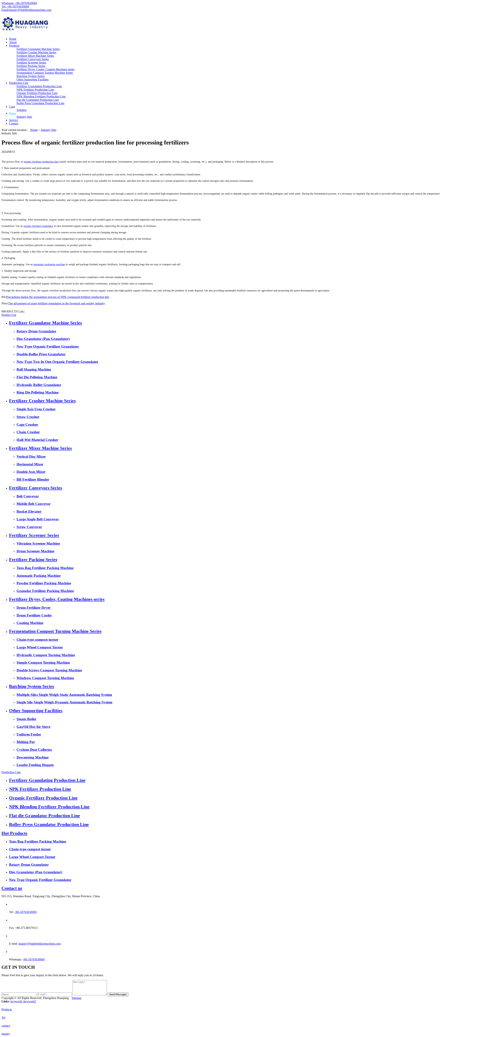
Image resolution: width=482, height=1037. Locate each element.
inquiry (6, 1033)
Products (14, 45)
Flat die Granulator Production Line (38, 99)
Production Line (18, 82)
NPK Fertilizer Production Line (35, 89)
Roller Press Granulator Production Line (40, 103)
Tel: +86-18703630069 (15, 6)
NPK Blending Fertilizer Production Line (41, 96)
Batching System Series (31, 76)
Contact (13, 123)
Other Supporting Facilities (33, 79)
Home (12, 38)
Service (13, 120)
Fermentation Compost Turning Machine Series (45, 72)
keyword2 (30, 1001)
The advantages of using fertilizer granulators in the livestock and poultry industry (56, 303)
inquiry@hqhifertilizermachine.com (39, 943)
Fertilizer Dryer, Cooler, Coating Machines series (46, 69)
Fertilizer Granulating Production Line (39, 86)
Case (12, 106)
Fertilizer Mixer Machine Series (35, 55)
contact (6, 1025)
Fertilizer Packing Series (31, 66)
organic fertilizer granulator (38, 226)
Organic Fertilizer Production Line (37, 93)
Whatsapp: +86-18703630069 (19, 3)
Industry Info (24, 116)
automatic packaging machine (49, 264)
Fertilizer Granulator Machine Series (38, 49)
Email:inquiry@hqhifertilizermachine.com (26, 9)
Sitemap (76, 998)
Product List (9, 314)
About (13, 42)
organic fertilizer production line (41, 161)
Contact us (12, 888)
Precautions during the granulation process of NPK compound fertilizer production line (57, 297)
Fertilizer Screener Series (31, 62)
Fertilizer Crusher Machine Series (36, 52)
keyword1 (17, 1001)
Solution (22, 110)
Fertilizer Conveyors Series (33, 59)
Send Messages (118, 994)
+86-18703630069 (25, 912)
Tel (3, 1017)
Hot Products (14, 833)
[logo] (241, 24)
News (12, 113)
